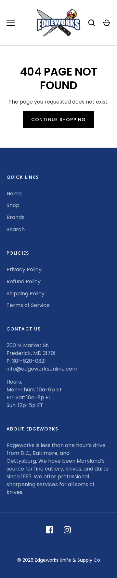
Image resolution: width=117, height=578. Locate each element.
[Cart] (106, 23)
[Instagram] (67, 530)
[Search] (91, 23)
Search (15, 229)
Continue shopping (58, 119)
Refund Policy (23, 281)
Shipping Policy (25, 293)
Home (14, 193)
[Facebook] (50, 530)
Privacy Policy (24, 269)
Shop (13, 205)
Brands (15, 217)
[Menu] (11, 23)
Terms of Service (28, 305)
